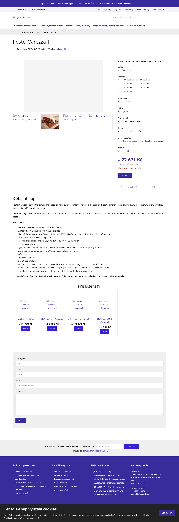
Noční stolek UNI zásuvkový (104, 320)
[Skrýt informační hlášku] (174, 3)
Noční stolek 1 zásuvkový (52, 319)
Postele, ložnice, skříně (52, 25)
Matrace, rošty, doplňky (78, 25)
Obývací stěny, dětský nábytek (108, 25)
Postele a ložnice (61, 475)
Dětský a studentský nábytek (65, 486)
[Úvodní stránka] (21, 17)
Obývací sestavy (60, 482)
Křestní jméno (20, 358)
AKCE (100, 10)
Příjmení (18, 369)
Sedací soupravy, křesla (26, 25)
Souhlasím (167, 512)
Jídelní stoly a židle (61, 490)
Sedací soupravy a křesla (64, 471)
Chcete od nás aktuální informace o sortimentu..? (69, 446)
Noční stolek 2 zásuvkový (78, 319)
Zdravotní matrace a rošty (64, 479)
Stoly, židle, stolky (136, 25)
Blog (115, 10)
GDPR (153, 10)
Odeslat (20, 420)
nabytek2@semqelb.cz (140, 494)
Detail (25, 328)
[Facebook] (49, 10)
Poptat (124, 175)
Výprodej (107, 10)
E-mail (17, 380)
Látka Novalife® (125, 10)
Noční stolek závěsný (26, 319)
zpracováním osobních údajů (95, 450)
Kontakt (161, 10)
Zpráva (18, 391)
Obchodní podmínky (141, 10)
